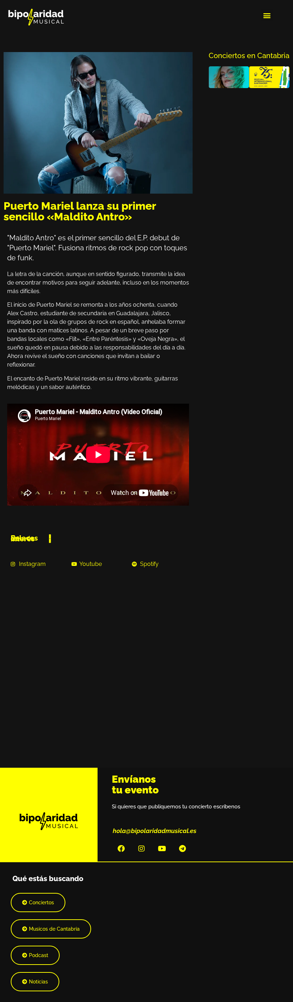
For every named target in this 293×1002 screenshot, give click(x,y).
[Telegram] (182, 848)
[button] (267, 15)
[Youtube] (162, 848)
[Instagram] (141, 848)
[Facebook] (121, 848)
